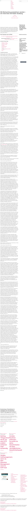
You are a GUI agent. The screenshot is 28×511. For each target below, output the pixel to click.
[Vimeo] (1, 431)
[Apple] (17, 429)
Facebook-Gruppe (4, 46)
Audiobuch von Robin (5, 43)
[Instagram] (5, 429)
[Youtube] (3, 429)
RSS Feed (12, 39)
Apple (7, 48)
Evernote (3, 49)
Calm (2, 50)
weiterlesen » (2, 450)
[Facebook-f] (7, 429)
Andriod (9, 48)
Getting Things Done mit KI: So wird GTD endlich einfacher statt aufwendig (4, 442)
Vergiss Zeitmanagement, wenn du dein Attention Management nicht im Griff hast (6, 461)
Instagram (3, 45)
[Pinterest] (13, 429)
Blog (11, 1)
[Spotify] (15, 429)
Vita (11, 0)
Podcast (12, 2)
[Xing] (9, 429)
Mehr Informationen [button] (3, 508)
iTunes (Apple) (13, 38)
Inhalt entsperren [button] (2, 502)
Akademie (12, 4)
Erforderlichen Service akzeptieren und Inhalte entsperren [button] (8, 503)
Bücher (12, 3)
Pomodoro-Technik (4, 144)
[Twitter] (11, 429)
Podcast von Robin (4, 44)
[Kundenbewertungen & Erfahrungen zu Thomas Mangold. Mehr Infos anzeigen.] (4, 479)
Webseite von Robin (4, 42)
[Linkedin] (1, 482)
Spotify (9, 39)
